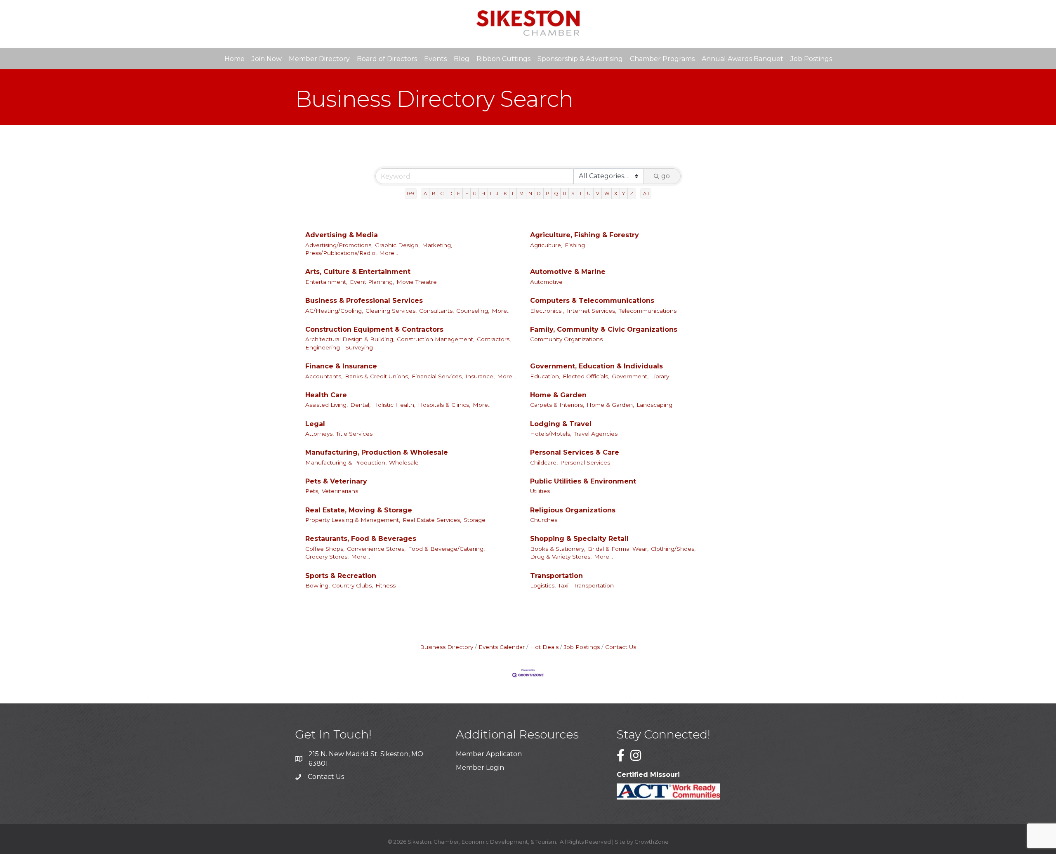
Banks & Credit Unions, (377, 376)
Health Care (326, 395)
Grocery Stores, (327, 556)
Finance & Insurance (341, 366)
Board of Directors (387, 59)
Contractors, (494, 339)
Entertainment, (326, 281)
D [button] (450, 193)
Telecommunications (647, 310)
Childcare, (544, 462)
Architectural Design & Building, (349, 339)
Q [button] (556, 193)
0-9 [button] (410, 193)
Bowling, (317, 585)
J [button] (497, 193)
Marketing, (437, 245)
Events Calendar (501, 647)
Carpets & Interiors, (557, 404)
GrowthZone (651, 841)
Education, (545, 376)
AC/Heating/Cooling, (334, 310)
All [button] (646, 193)
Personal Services (585, 462)
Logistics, (543, 585)
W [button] (606, 193)
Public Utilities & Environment (583, 481)
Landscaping (654, 404)
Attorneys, (319, 433)
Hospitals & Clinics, (444, 404)
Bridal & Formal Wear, (618, 548)
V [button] (597, 193)
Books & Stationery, (557, 548)
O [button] (539, 193)
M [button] (521, 193)
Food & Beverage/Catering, (446, 548)
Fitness (385, 585)
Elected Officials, (586, 376)
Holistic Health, (394, 404)
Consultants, (436, 310)
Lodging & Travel (561, 424)
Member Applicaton (489, 754)
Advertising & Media (341, 235)
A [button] (425, 193)
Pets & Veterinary (336, 481)
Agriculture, (546, 245)
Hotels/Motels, (550, 433)
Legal (315, 424)
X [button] (615, 193)
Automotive (546, 281)
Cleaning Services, (391, 310)
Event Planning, (372, 281)
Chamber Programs (662, 59)
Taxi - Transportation (586, 585)
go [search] (665, 176)
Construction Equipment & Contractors (374, 329)
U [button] (589, 193)
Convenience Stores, (376, 548)
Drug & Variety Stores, (561, 556)
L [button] (513, 193)
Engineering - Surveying (339, 347)
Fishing (575, 245)
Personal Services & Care (574, 452)
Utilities (540, 491)
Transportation (556, 576)
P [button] (547, 193)
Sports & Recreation (340, 576)
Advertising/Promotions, (338, 245)
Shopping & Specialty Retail (579, 539)
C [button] (442, 193)
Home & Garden (558, 395)
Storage (475, 520)
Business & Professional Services (364, 300)
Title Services (354, 433)
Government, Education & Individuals (596, 366)
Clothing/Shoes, (673, 548)
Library (660, 376)
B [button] (434, 193)
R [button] (564, 193)
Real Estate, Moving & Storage (358, 510)
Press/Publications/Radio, (341, 253)
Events (435, 59)
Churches (543, 520)
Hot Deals (544, 647)
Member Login (480, 767)
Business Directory (446, 647)
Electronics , (547, 310)
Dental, (360, 404)
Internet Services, (591, 310)
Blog (461, 59)
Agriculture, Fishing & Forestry (584, 235)
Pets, (312, 491)
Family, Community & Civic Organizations (603, 329)
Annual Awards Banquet (742, 59)
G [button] (474, 193)
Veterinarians (340, 491)
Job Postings (811, 59)
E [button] (458, 193)
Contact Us (620, 647)
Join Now (267, 59)
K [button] (505, 193)
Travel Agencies (596, 433)
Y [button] (623, 193)
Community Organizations (566, 339)
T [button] (580, 193)
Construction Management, (435, 339)
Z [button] (631, 193)
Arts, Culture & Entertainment (357, 272)
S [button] (572, 193)
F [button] (466, 193)
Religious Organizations (572, 510)
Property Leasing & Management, (352, 520)
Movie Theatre (416, 281)
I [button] (490, 193)
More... (388, 253)
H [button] (483, 193)
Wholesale (404, 462)
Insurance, (480, 376)
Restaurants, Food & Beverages (360, 539)
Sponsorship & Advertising (580, 59)
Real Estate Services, (432, 520)
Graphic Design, (397, 245)
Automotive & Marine (568, 272)
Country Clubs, (352, 585)
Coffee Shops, (324, 548)
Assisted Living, (326, 404)
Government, (630, 376)
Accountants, (323, 376)
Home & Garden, (610, 404)
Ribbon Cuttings (503, 59)
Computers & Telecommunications (592, 300)
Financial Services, (437, 376)
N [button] (530, 193)
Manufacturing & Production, (346, 462)
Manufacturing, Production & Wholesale (376, 452)
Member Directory (319, 59)
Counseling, (472, 310)
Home (234, 59)
